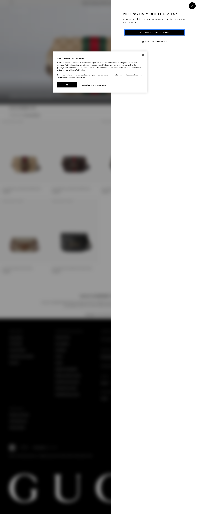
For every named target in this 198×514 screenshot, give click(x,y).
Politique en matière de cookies (71, 77)
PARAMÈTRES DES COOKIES (93, 85)
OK (67, 85)
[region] (100, 72)
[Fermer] (143, 55)
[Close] (192, 5)
